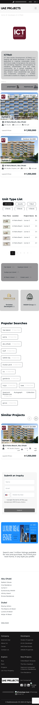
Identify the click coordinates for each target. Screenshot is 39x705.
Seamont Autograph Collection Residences (28, 668)
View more (5, 623)
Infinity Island (5, 593)
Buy (2, 661)
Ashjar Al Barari (6, 614)
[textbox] (7, 494)
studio (20, 204)
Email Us (21, 694)
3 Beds (19, 209)
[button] (13, 86)
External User (5, 640)
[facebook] (21, 685)
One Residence (6, 585)
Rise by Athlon (6, 606)
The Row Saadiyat (27, 664)
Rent (2, 664)
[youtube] (31, 684)
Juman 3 (4, 588)
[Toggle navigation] (35, 8)
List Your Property (7, 670)
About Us (4, 643)
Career (3, 646)
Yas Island (9, 267)
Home (3, 15)
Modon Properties (27, 640)
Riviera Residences (7, 596)
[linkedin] (28, 685)
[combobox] (7, 494)
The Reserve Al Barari (8, 609)
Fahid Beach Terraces (28, 661)
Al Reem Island (10, 277)
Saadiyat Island (25, 267)
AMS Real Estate (26, 646)
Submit (19, 510)
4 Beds (31, 209)
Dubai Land (25, 277)
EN (35, 2)
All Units (8, 204)
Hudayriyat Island (11, 272)
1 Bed (31, 204)
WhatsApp (33, 692)
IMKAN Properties (27, 650)
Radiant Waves (6, 582)
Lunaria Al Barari (7, 612)
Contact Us (5, 650)
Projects (4, 667)
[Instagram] (25, 685)
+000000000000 (20, 2)
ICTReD (20, 15)
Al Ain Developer (26, 643)
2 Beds (7, 209)
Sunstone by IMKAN (8, 590)
